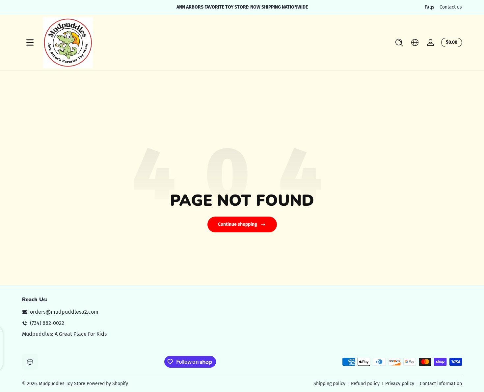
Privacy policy (399, 383)
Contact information (441, 383)
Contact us (451, 7)
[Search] (399, 42)
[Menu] (30, 42)
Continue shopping (237, 224)
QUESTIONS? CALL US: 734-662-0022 (295, 7)
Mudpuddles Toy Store (62, 383)
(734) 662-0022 (47, 323)
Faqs (429, 7)
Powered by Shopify (107, 383)
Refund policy (365, 383)
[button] (399, 42)
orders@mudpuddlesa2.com (64, 312)
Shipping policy (329, 383)
